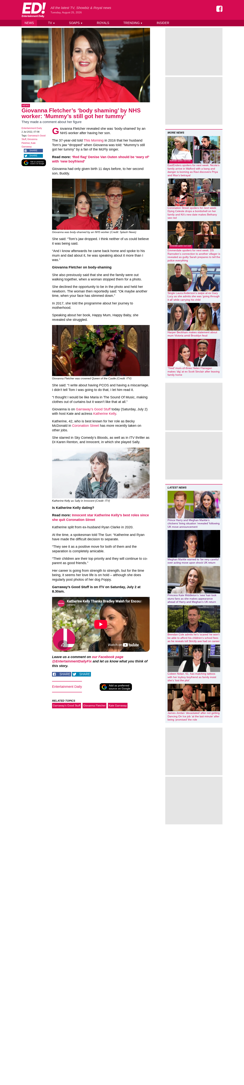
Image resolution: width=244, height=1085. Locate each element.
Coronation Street (85, 426)
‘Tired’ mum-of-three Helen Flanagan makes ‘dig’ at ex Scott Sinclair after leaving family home (194, 371)
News (29, 23)
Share (33, 150)
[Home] (34, 10)
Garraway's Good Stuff (66, 705)
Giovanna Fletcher (94, 705)
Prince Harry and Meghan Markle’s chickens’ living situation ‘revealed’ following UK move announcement (194, 523)
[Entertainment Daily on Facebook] (219, 8)
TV (51, 23)
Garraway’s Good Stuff (93, 409)
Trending (133, 23)
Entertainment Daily (32, 128)
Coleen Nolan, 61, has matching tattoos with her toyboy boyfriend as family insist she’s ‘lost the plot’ (192, 677)
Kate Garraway (118, 705)
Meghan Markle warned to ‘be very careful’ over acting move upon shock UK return (193, 561)
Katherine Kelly (104, 414)
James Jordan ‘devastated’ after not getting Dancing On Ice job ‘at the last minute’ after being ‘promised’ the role (194, 716)
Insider (163, 23)
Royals (103, 23)
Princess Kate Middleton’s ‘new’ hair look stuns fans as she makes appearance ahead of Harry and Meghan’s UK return (192, 598)
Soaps (76, 23)
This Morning (94, 140)
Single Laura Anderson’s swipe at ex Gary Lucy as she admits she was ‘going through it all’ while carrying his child (194, 296)
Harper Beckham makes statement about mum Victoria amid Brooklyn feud (192, 334)
